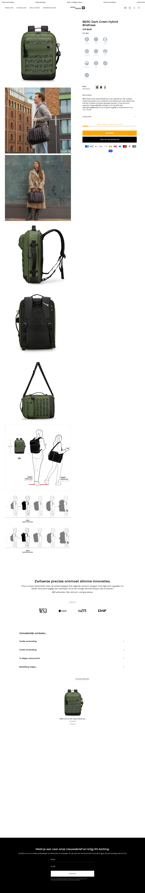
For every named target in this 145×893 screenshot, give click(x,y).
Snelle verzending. (28, 641)
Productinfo (86, 117)
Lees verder (87, 110)
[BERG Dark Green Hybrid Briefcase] (72, 702)
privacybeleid (80, 879)
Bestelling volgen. (27, 667)
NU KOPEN (110, 133)
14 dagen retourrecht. (29, 658)
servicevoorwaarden (56, 880)
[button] (9, 7)
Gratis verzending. (28, 650)
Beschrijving (86, 95)
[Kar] (139, 7)
